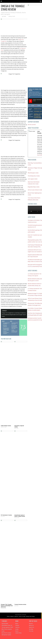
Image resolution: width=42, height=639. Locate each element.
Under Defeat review (6, 425)
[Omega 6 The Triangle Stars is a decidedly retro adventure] (7, 561)
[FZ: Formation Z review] (7, 471)
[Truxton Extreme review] (20, 561)
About (16, 623)
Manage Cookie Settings (30, 616)
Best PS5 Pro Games (6, 633)
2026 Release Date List (7, 625)
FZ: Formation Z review (6, 515)
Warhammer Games (6, 634)
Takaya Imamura (37, 115)
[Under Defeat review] (7, 382)
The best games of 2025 (7, 627)
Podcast (17, 625)
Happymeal (36, 114)
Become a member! (32, 124)
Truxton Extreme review (20, 604)
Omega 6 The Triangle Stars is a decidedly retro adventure (7, 606)
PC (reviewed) (36, 111)
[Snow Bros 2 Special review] (20, 382)
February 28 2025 (37, 108)
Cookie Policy (18, 633)
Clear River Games (37, 117)
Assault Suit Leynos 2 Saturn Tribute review (19, 515)
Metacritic (12, 616)
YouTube (20, 616)
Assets (16, 631)
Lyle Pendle (4, 16)
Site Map (23, 616)
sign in (35, 105)
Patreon (8, 616)
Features (17, 627)
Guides (17, 629)
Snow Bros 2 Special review (19, 426)
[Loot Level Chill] (4, 0)
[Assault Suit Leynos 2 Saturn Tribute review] (20, 471)
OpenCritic (16, 616)
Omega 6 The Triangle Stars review (35, 89)
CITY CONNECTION (37, 116)
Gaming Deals (5, 623)
